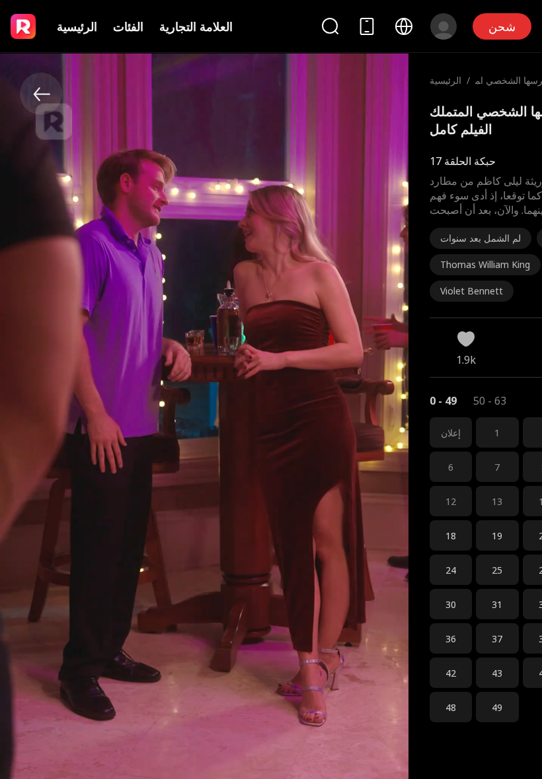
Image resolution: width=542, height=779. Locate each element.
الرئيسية (77, 26)
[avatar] (443, 26)
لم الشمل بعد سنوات (480, 238)
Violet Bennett (471, 291)
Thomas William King (485, 264)
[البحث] (329, 26)
